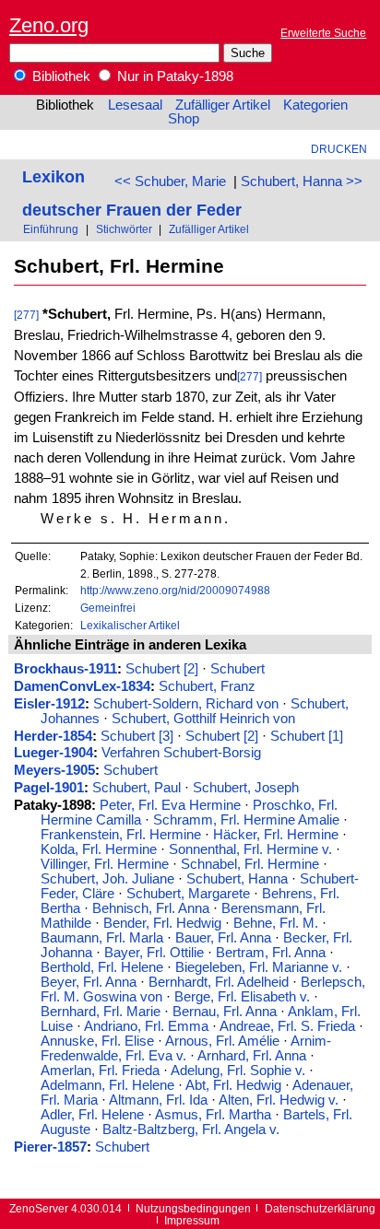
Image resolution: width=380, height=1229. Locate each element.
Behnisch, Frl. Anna (150, 908)
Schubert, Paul (136, 787)
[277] (26, 315)
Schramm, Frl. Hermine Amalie (246, 820)
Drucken (339, 149)
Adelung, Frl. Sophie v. (238, 1070)
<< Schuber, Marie (170, 181)
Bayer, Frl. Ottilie (154, 952)
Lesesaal (135, 105)
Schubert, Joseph (246, 787)
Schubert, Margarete (188, 893)
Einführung (50, 229)
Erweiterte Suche (323, 33)
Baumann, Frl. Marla (102, 938)
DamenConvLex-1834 (82, 686)
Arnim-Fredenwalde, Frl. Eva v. (186, 1048)
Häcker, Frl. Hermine (275, 834)
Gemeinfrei (108, 608)
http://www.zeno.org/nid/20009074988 (175, 590)
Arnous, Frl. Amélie (222, 1041)
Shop (183, 118)
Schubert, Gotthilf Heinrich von (203, 718)
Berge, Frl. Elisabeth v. (242, 996)
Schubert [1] (306, 736)
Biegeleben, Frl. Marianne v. (258, 967)
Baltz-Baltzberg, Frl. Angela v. (190, 1129)
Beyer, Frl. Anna (89, 982)
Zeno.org (49, 25)
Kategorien (315, 105)
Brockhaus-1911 (65, 668)
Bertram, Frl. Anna (271, 952)
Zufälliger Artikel (222, 105)
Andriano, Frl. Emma (146, 1026)
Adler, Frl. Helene (92, 1114)
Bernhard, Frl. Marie (100, 1011)
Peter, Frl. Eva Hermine (170, 805)
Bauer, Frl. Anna (223, 938)
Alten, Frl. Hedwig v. (278, 1100)
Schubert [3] (137, 736)
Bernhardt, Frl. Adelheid (218, 982)
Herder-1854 (53, 736)
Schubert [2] (161, 668)
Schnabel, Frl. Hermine (250, 864)
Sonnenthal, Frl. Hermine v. (250, 849)
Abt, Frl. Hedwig (233, 1085)
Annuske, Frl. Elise (97, 1041)
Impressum (192, 1220)
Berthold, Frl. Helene (102, 967)
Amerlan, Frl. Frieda (100, 1070)
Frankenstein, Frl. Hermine (121, 834)
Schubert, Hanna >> (301, 181)
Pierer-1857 (50, 1147)
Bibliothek (59, 76)
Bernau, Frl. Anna (224, 1011)
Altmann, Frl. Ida (158, 1100)
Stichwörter (124, 229)
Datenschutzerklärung (320, 1208)
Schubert (237, 668)
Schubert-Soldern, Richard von (186, 703)
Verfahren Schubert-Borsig (181, 752)
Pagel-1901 (49, 787)
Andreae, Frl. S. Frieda (287, 1026)
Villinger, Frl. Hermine (105, 864)
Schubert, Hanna (237, 879)
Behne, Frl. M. (275, 923)
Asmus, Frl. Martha (213, 1114)
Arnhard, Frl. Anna (251, 1055)
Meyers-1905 (54, 770)
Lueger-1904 (53, 752)
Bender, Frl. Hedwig (162, 923)
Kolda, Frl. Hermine (99, 849)
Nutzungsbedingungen (193, 1208)
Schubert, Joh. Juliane (107, 879)
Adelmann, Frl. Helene (107, 1085)
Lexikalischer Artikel (130, 625)
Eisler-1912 (49, 703)
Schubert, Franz (207, 686)
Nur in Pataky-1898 (173, 76)
